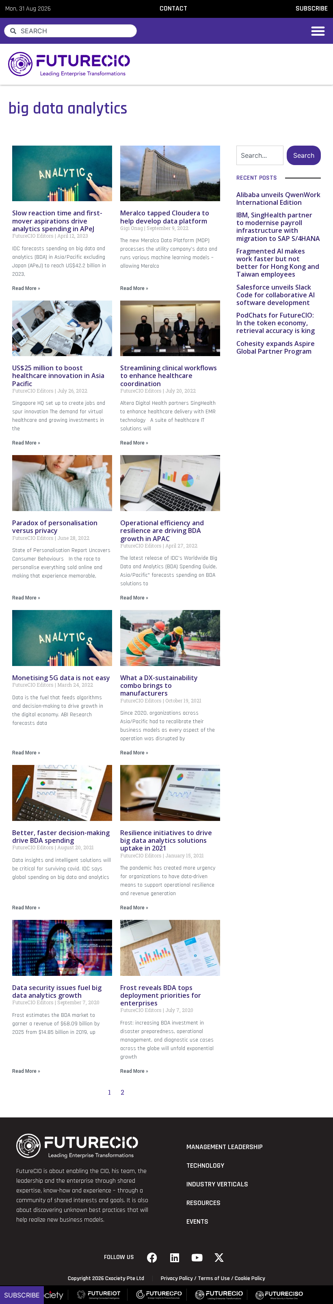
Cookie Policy (250, 1278)
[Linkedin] (174, 1257)
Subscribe (22, 1295)
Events (197, 1221)
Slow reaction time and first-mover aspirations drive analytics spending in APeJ (57, 220)
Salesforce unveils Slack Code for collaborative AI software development (275, 295)
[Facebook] (152, 1257)
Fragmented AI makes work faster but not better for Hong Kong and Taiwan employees (277, 263)
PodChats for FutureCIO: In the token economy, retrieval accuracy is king (275, 323)
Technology (205, 1165)
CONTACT (173, 8)
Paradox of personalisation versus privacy (54, 526)
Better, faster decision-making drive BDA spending (61, 836)
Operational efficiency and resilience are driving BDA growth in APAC (162, 530)
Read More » (26, 288)
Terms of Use (214, 1278)
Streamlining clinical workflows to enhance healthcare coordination (168, 375)
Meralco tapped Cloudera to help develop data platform (164, 216)
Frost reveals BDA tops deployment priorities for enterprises (160, 995)
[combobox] (70, 30)
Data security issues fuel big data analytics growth (57, 991)
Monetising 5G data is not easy (61, 677)
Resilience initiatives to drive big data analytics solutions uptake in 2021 (166, 840)
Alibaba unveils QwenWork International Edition (278, 198)
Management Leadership (224, 1147)
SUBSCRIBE (312, 8)
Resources (203, 1203)
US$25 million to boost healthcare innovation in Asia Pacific (58, 375)
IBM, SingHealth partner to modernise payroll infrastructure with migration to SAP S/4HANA (278, 227)
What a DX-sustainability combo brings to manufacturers (159, 685)
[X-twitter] (219, 1257)
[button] (318, 31)
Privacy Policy (177, 1278)
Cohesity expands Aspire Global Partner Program (275, 347)
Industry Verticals (217, 1184)
